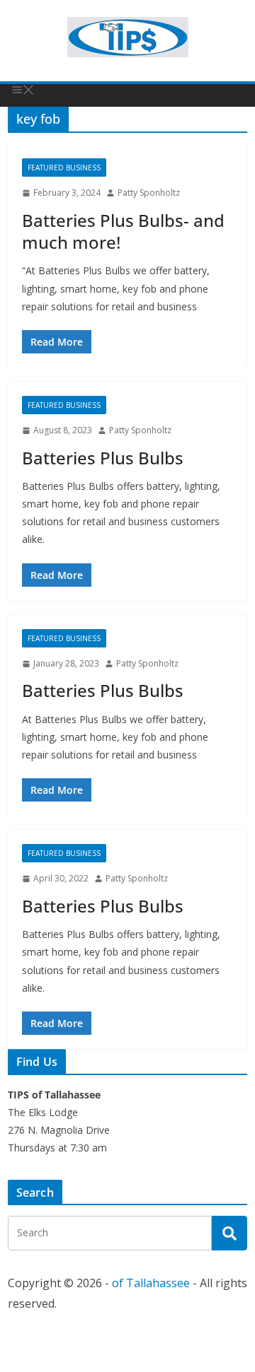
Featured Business (64, 167)
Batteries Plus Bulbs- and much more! (123, 231)
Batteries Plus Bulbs (102, 457)
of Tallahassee (151, 1283)
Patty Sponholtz (149, 193)
